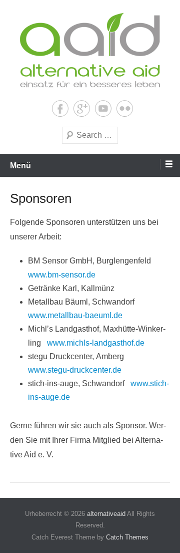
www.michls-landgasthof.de (95, 343)
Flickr (124, 108)
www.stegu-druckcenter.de (75, 370)
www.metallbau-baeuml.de (75, 315)
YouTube (103, 108)
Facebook (60, 108)
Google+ (82, 108)
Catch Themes (127, 537)
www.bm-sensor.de (62, 274)
